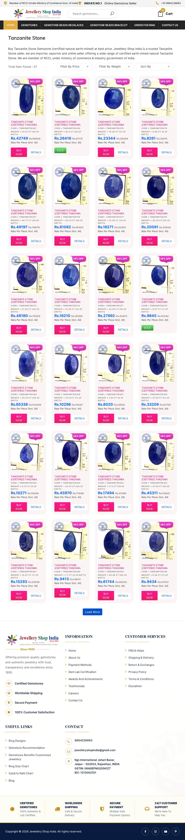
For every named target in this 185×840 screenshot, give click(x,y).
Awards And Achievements (85, 679)
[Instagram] (155, 831)
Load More (92, 612)
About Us (74, 657)
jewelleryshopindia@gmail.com (95, 750)
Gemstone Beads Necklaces (63, 25)
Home (10, 25)
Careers (73, 693)
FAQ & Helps (136, 650)
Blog (11, 780)
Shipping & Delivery (141, 657)
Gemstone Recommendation (27, 747)
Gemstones (29, 25)
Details (36, 152)
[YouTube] (165, 831)
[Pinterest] (176, 831)
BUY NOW (19, 152)
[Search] (112, 13)
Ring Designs (17, 740)
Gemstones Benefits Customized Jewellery (30, 757)
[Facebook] (145, 831)
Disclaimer (135, 686)
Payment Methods (80, 665)
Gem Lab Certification (82, 672)
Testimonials (76, 686)
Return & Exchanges (141, 665)
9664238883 (83, 740)
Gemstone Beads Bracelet (109, 25)
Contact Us (170, 25)
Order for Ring (144, 25)
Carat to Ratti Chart (21, 773)
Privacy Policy (137, 672)
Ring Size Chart (19, 766)
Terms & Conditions (141, 679)
